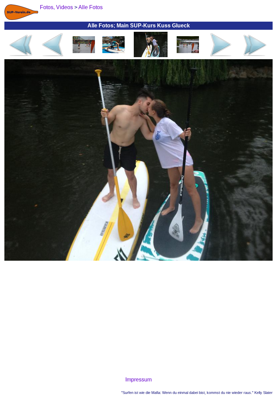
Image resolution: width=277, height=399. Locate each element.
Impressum (138, 379)
